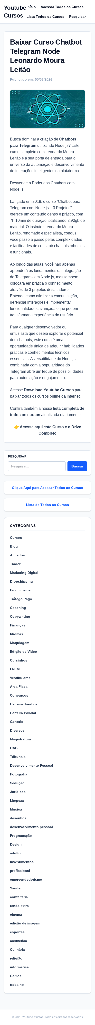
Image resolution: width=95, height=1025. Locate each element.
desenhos (18, 818)
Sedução (17, 783)
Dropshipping (21, 581)
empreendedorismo (26, 879)
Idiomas (16, 634)
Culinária (17, 949)
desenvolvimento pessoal (31, 827)
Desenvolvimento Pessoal (31, 765)
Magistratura (20, 739)
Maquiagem (19, 643)
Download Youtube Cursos (49, 390)
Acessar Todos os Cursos (62, 7)
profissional (20, 871)
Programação (21, 836)
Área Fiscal (19, 687)
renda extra (19, 906)
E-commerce (20, 590)
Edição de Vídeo (23, 651)
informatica (19, 967)
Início (31, 7)
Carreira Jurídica (23, 704)
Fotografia (18, 774)
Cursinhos (18, 660)
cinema (16, 914)
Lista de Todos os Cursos (47, 505)
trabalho (17, 985)
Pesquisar (77, 17)
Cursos (16, 538)
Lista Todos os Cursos (45, 17)
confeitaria (19, 897)
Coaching (18, 608)
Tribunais (18, 757)
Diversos (17, 730)
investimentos (22, 862)
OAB (14, 748)
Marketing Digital (24, 573)
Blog (14, 546)
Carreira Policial (23, 713)
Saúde (15, 888)
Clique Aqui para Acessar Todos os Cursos (47, 488)
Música (16, 809)
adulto (15, 853)
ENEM (15, 669)
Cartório (16, 722)
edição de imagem (25, 923)
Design (16, 844)
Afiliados (17, 555)
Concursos (19, 695)
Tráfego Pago (21, 599)
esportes (17, 932)
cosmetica (18, 941)
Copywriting (20, 616)
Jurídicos (18, 792)
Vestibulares (20, 678)
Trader (15, 564)
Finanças (17, 625)
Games (15, 976)
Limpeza (17, 800)
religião (16, 958)
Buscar (77, 466)
